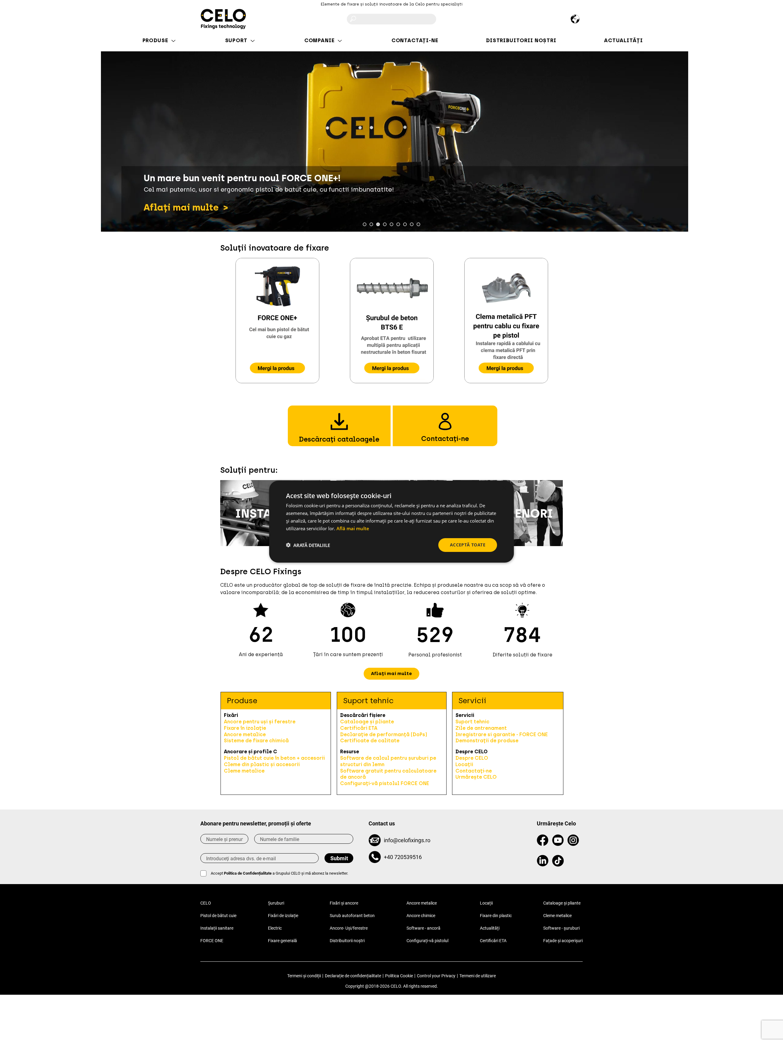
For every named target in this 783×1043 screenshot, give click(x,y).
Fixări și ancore (344, 903)
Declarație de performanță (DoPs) (383, 734)
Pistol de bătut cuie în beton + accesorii (274, 758)
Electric (275, 928)
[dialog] (391, 521)
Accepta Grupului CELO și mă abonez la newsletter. (279, 873)
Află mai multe (352, 528)
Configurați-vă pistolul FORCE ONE (384, 783)
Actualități (489, 928)
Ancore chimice (420, 915)
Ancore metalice (245, 734)
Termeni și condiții (304, 975)
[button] (391, 674)
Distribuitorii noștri (347, 940)
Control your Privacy (436, 975)
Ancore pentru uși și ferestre (259, 722)
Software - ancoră (423, 928)
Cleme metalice (244, 771)
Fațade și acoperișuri (563, 940)
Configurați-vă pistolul (427, 940)
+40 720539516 (403, 857)
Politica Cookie (399, 975)
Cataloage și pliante (367, 722)
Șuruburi (276, 903)
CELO (205, 903)
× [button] (504, 487)
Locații (464, 764)
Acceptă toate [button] (467, 545)
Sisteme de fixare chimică (256, 741)
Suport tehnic (472, 722)
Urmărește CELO (476, 777)
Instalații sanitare (216, 928)
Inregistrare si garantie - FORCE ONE (501, 734)
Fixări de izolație (283, 915)
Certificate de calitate (369, 741)
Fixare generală (282, 940)
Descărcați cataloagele (339, 439)
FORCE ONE (211, 940)
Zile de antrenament (481, 728)
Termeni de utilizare (477, 975)
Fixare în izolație (245, 728)
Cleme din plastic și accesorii (262, 764)
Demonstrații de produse (486, 741)
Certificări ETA (358, 728)
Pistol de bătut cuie (218, 915)
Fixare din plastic (496, 915)
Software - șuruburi (561, 928)
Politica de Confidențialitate (248, 873)
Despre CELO (471, 758)
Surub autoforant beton (352, 915)
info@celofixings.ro (407, 840)
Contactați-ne (445, 439)
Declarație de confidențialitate (353, 975)
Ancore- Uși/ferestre (349, 928)
